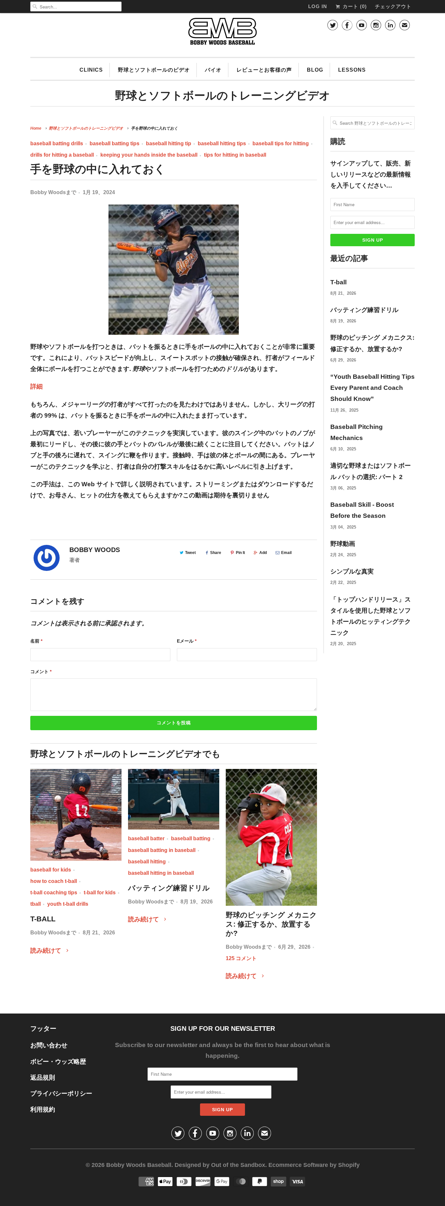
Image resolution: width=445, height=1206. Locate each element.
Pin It (240, 552)
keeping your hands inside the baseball (148, 155)
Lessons (352, 70)
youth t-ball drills (67, 904)
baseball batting (190, 838)
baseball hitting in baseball (161, 873)
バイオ (213, 70)
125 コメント (241, 958)
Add (263, 552)
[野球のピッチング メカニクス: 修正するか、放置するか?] (271, 837)
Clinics (91, 70)
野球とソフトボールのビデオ (154, 70)
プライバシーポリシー (61, 1093)
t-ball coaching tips (53, 892)
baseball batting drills (56, 143)
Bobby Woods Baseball (138, 1165)
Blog (315, 70)
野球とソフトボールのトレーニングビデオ (222, 95)
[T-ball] (76, 815)
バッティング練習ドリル (169, 888)
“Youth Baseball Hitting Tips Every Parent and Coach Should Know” (372, 387)
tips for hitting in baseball (235, 155)
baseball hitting (147, 861)
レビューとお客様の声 (264, 70)
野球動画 (342, 543)
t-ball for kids (100, 892)
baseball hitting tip (168, 143)
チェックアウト (393, 6)
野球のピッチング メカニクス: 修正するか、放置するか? (271, 924)
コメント (40, 671)
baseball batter (146, 838)
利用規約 (42, 1109)
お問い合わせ (48, 1045)
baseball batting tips (114, 143)
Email (286, 552)
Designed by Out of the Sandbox (220, 1165)
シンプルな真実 (352, 571)
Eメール (186, 641)
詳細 (36, 386)
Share (215, 552)
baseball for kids (50, 870)
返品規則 (42, 1077)
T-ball (42, 919)
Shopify (349, 1165)
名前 (36, 641)
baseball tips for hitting (280, 143)
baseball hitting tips (222, 143)
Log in (317, 6)
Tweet (190, 552)
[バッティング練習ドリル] (173, 799)
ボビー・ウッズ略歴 (58, 1061)
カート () (354, 6)
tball (35, 904)
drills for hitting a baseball (62, 155)
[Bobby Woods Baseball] (222, 34)
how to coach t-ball (53, 881)
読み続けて (46, 950)
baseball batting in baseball (161, 850)
